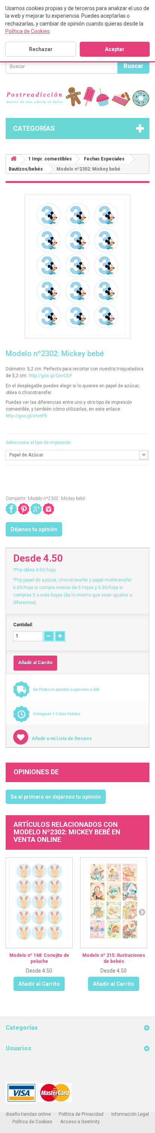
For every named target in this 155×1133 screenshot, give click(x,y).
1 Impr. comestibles (50, 159)
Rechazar (41, 49)
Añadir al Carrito (39, 984)
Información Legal (130, 1114)
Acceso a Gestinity (80, 1121)
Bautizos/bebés (26, 169)
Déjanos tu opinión (34, 529)
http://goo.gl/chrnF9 (26, 415)
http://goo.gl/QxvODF (50, 375)
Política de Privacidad (81, 1114)
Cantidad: (23, 624)
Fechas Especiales (104, 159)
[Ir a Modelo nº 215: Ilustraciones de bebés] (113, 902)
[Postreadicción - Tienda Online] (77, 97)
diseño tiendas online (28, 1114)
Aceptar (115, 49)
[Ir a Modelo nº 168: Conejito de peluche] (39, 902)
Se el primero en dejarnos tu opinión (56, 797)
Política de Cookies (27, 31)
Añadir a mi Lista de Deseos (61, 738)
